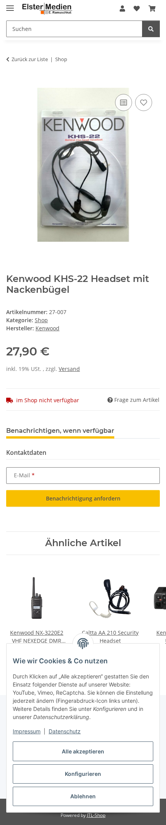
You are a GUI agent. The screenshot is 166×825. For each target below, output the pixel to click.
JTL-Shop (96, 815)
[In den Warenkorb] (12, 83)
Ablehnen (83, 796)
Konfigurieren (83, 773)
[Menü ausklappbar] (10, 5)
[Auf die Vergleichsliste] (123, 102)
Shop (41, 320)
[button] (122, 8)
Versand (69, 368)
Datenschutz (65, 731)
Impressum (27, 731)
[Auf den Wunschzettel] (143, 102)
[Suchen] (151, 28)
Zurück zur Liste (30, 59)
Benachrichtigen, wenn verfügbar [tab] (60, 430)
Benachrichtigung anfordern (83, 498)
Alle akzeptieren (83, 751)
